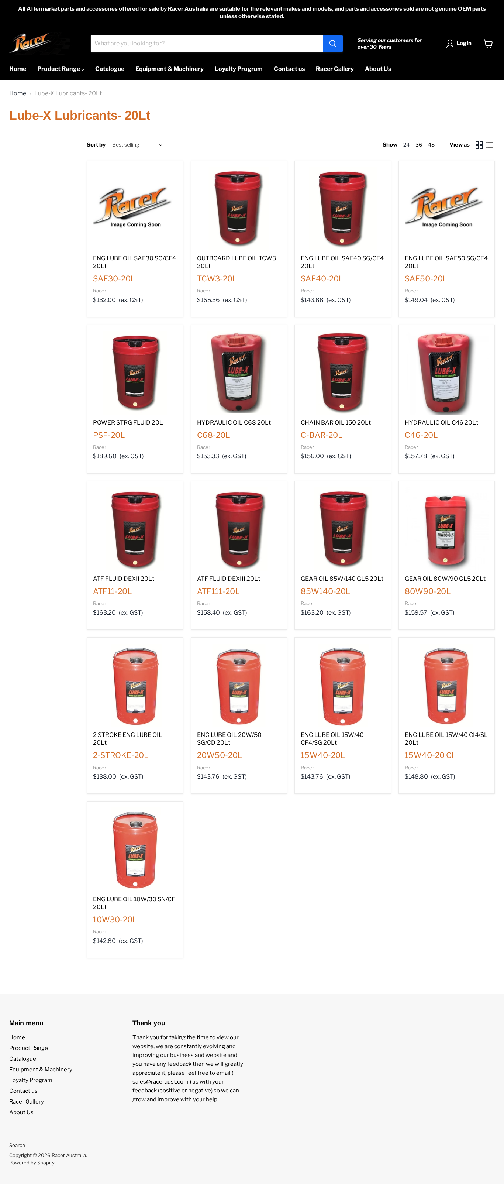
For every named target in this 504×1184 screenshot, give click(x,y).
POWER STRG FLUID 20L (128, 422)
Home (17, 68)
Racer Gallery (335, 68)
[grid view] (479, 145)
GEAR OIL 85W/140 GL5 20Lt (342, 578)
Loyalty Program (239, 68)
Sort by (96, 145)
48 (431, 144)
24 (406, 144)
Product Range (59, 68)
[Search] (333, 43)
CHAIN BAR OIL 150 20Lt (336, 422)
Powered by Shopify (32, 1163)
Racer (99, 291)
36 (418, 144)
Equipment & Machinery (169, 68)
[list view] (489, 145)
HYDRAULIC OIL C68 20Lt (234, 422)
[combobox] (207, 43)
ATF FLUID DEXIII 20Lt (228, 578)
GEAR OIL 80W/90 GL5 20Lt (445, 578)
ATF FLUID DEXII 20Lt (123, 578)
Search (17, 1145)
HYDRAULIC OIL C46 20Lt (441, 422)
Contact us (289, 68)
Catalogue (109, 68)
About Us (378, 68)
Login (464, 43)
